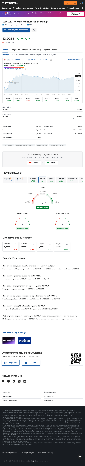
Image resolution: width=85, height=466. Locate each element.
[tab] (9, 180)
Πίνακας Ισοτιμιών (73, 8)
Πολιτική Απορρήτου (28, 453)
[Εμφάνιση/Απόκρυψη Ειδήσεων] (51, 60)
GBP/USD (41, 244)
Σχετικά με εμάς (50, 392)
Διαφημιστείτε (49, 396)
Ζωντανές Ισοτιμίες (58, 8)
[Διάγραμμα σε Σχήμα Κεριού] (4, 60)
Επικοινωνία (48, 400)
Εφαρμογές (6, 392)
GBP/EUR (58, 244)
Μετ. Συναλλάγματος (49, 54)
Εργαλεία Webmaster (9, 400)
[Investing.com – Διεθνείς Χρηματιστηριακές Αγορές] (12, 3)
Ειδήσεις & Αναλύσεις (31, 50)
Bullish (53, 163)
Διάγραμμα (15, 50)
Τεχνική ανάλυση (11, 173)
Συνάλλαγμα (6, 8)
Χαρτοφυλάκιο (7, 396)
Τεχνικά (46, 50)
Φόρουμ (55, 50)
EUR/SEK (24, 244)
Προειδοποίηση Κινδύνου (44, 453)
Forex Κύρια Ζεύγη (42, 8)
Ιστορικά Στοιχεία (35, 54)
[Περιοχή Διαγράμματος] (8, 60)
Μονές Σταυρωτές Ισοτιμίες (23, 8)
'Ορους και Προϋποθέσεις (10, 453)
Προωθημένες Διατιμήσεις (20, 54)
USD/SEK (7, 244)
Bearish (35, 163)
